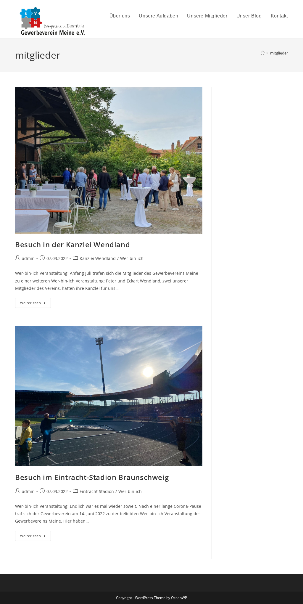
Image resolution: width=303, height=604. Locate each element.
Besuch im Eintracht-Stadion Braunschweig (92, 477)
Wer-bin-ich (132, 258)
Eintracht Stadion (97, 491)
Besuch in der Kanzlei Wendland (72, 244)
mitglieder (279, 53)
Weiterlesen (35, 304)
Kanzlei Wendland (98, 258)
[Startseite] (263, 53)
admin (28, 258)
